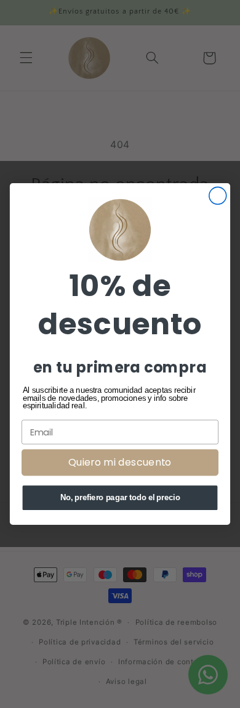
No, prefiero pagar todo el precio (120, 497)
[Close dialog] (217, 195)
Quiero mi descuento (119, 462)
